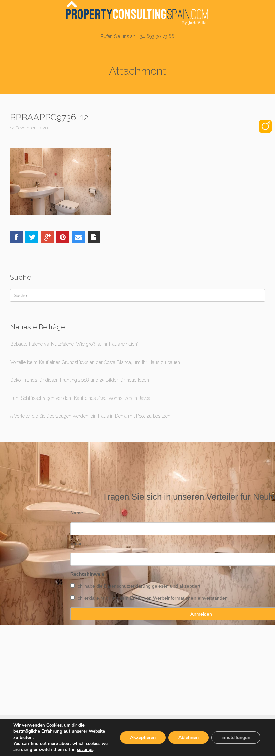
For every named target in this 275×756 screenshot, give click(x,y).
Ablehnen (188, 737)
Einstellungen (235, 737)
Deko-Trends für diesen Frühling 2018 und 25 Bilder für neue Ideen (79, 380)
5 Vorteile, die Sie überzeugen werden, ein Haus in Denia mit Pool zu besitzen (90, 416)
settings (85, 750)
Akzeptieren (143, 737)
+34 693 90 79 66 (156, 36)
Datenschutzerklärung (127, 586)
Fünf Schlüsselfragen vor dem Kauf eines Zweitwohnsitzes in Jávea (80, 398)
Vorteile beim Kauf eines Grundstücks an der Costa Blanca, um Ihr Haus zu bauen (95, 362)
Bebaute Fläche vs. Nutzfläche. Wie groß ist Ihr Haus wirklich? (74, 344)
